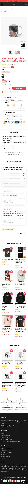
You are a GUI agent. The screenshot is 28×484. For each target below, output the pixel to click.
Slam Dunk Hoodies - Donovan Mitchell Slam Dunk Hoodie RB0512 (7, 330)
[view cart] (26, 4)
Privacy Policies (4, 437)
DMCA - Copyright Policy (6, 439)
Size (3, 79)
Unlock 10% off (3, 477)
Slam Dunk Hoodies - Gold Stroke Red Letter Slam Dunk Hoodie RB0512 (20, 306)
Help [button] (25, 482)
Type (3, 69)
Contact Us (3, 454)
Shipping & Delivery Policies (7, 448)
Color (3, 74)
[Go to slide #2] (17, 52)
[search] (24, 4)
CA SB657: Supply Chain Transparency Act (10, 441)
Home (2, 9)
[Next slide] (25, 31)
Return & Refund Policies (6, 452)
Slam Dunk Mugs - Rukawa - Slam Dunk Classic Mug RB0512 (19, 363)
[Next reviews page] (25, 233)
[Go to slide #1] (10, 52)
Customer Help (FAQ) (5, 456)
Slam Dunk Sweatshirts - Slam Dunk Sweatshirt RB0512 (20, 284)
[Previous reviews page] (18, 233)
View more (14, 339)
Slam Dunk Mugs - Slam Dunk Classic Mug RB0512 (7, 363)
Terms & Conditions (5, 435)
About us (3, 433)
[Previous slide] (2, 31)
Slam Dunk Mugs (5, 11)
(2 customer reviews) (12, 64)
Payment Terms (4, 450)
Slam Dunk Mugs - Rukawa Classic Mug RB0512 (6, 385)
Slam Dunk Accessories (11, 9)
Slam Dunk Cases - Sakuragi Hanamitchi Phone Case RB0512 (6, 284)
